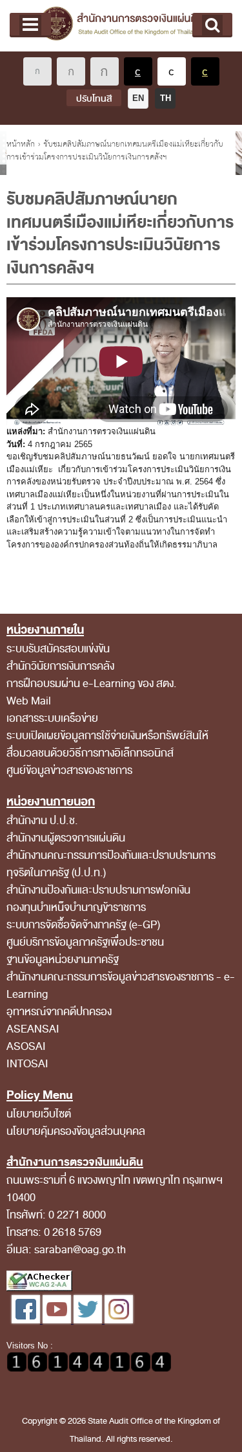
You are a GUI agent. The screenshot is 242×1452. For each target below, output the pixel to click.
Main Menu (30, 25)
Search (212, 25)
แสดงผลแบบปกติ (171, 71)
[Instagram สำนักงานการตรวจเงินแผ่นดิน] (119, 1320)
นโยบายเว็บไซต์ (38, 1114)
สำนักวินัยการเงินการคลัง (60, 666)
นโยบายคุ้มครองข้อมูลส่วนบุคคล (75, 1131)
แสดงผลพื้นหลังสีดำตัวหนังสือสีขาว (138, 71)
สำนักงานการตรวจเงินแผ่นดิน (121, 25)
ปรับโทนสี (94, 98)
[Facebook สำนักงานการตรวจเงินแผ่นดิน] (27, 1320)
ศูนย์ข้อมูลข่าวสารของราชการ (69, 770)
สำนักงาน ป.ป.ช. (42, 820)
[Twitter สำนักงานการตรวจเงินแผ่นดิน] (89, 1320)
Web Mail (28, 701)
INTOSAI (27, 1063)
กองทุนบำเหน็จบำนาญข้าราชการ (76, 907)
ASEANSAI (32, 1029)
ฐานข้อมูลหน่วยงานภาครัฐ (62, 959)
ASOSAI (26, 1046)
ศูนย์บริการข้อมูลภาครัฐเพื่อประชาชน (85, 942)
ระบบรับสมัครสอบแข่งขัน (58, 648)
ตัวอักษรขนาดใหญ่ (104, 71)
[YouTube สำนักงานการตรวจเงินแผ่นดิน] (58, 1320)
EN (138, 98)
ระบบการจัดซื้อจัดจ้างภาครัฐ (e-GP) (83, 924)
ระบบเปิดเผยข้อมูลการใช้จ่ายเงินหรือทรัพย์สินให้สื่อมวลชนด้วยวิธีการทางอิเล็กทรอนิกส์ (107, 744)
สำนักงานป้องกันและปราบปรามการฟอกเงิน (98, 890)
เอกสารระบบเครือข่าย (52, 718)
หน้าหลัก (20, 144)
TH (165, 98)
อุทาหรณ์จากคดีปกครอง (59, 1011)
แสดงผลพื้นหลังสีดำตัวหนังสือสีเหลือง (205, 71)
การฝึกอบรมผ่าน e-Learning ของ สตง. (91, 683)
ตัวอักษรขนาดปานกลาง (71, 71)
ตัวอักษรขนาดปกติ (37, 71)
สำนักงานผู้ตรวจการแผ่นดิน (65, 838)
